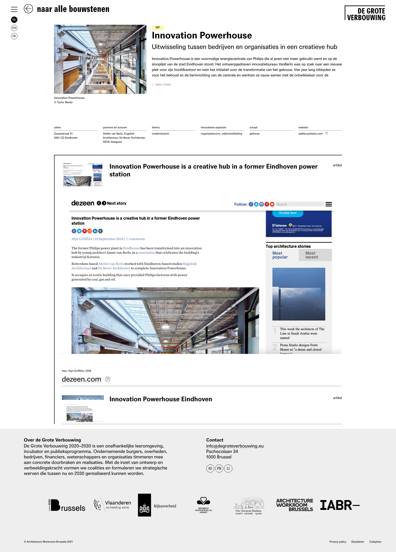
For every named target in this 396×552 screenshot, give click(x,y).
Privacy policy (338, 542)
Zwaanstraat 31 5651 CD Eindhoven (65, 136)
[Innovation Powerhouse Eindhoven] (83, 408)
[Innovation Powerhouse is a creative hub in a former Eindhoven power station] (83, 174)
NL (14, 20)
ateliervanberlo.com (311, 133)
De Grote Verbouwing (366, 13)
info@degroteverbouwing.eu (235, 445)
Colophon (375, 542)
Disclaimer (358, 542)
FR (14, 36)
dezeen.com (81, 378)
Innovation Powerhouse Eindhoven (161, 399)
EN (14, 28)
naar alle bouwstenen (72, 9)
